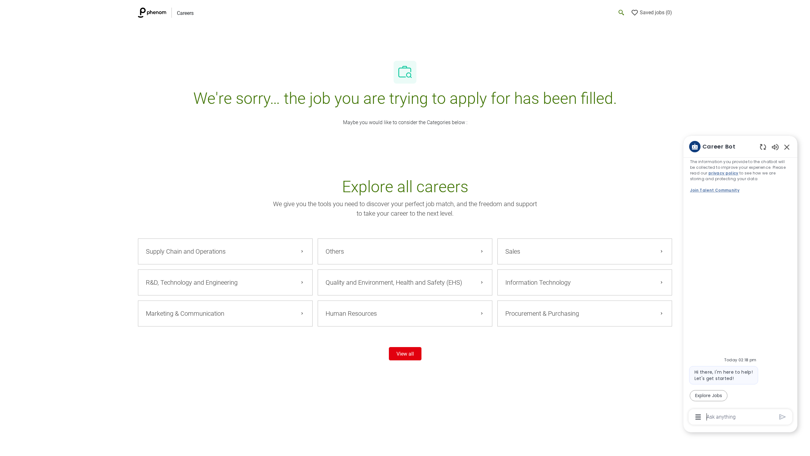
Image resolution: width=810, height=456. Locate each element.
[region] (740, 281)
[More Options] (698, 417)
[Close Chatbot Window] (787, 146)
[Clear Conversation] (763, 146)
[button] (405, 354)
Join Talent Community (714, 190)
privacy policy (723, 173)
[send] (783, 417)
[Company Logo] (154, 13)
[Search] (621, 12)
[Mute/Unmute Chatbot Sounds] (775, 146)
